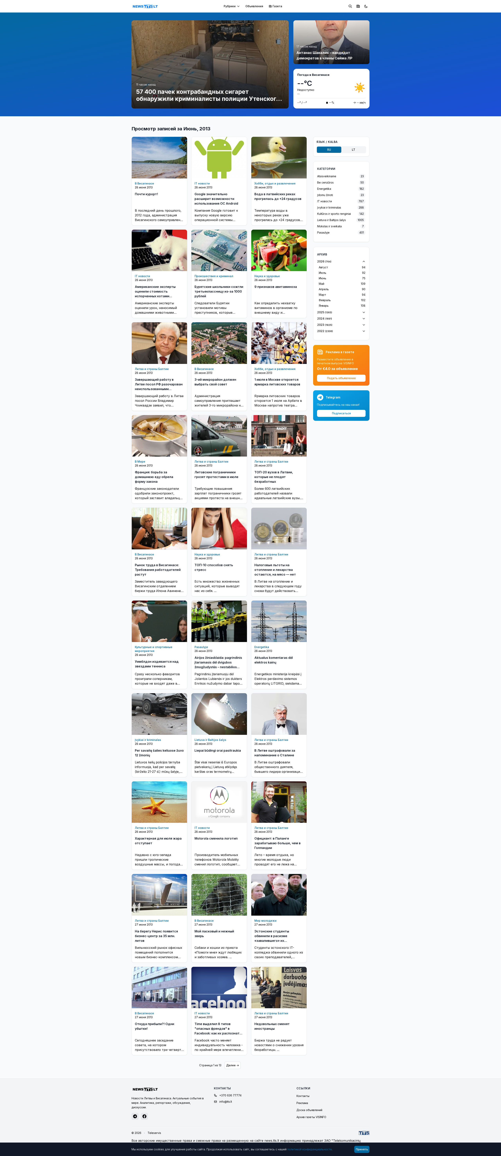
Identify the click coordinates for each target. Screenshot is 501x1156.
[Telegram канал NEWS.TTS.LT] (135, 1116)
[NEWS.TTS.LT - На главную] (145, 6)
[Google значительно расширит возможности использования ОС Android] (219, 157)
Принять (362, 1149)
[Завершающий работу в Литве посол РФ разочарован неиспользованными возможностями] (159, 343)
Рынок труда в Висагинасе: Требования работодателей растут (158, 569)
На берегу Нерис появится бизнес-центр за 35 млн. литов (156, 936)
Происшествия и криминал (214, 276)
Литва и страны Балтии (152, 369)
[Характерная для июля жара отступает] (159, 802)
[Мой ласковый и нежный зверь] (219, 894)
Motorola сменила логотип (216, 838)
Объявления (254, 6)
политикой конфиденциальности (309, 1149)
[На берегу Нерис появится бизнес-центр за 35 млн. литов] (159, 894)
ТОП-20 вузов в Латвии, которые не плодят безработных (273, 477)
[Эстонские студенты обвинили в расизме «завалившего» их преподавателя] (279, 895)
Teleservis (154, 1133)
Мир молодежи (265, 920)
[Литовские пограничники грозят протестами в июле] (219, 436)
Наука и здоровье (267, 276)
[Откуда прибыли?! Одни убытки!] (159, 987)
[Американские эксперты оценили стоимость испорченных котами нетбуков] (159, 250)
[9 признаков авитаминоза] (279, 250)
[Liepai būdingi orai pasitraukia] (219, 714)
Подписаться (341, 413)
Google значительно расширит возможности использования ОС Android (216, 198)
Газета (277, 6)
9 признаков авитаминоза (275, 287)
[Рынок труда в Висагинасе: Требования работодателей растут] (159, 528)
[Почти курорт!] (159, 157)
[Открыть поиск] (350, 6)
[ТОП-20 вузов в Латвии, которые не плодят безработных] (279, 436)
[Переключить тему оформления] (365, 6)
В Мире (140, 461)
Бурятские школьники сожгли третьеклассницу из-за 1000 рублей (219, 291)
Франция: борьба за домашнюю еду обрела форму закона (154, 477)
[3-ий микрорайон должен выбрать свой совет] (219, 343)
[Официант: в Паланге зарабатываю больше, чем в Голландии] (279, 802)
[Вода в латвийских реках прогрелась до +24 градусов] (279, 157)
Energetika (261, 647)
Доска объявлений (309, 1110)
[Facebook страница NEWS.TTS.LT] (144, 1116)
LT (353, 149)
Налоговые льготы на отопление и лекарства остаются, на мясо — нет (275, 569)
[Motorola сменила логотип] (219, 802)
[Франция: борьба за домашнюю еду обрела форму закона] (159, 436)
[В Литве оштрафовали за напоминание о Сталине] (279, 714)
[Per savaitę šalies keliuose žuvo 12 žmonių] (159, 714)
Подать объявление (341, 378)
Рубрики (230, 6)
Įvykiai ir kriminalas (148, 739)
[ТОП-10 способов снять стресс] (219, 528)
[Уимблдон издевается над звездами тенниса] (159, 621)
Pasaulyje (201, 647)
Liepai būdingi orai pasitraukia (218, 750)
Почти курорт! (146, 194)
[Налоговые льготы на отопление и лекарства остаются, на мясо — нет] (279, 528)
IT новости (202, 183)
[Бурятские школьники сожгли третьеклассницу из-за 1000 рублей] (219, 250)
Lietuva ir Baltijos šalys (210, 739)
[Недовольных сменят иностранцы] (279, 987)
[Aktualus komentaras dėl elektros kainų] (279, 621)
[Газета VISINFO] (358, 6)
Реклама (302, 1103)
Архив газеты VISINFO (311, 1117)
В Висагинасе (144, 183)
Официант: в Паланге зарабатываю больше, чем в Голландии (277, 843)
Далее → (232, 1065)
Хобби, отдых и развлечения (275, 183)
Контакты (302, 1096)
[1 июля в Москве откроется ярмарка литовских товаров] (279, 343)
